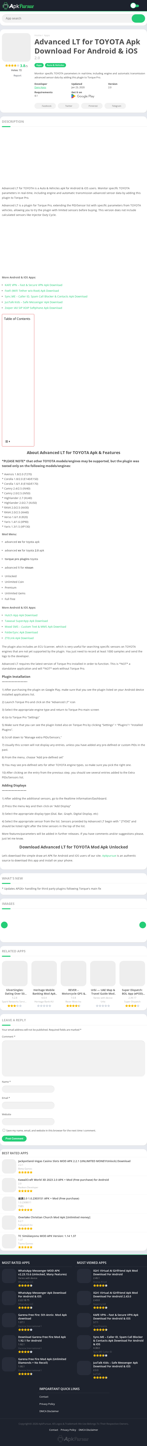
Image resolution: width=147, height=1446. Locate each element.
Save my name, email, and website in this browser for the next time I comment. (51, 1130)
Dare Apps (40, 87)
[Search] (138, 18)
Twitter (68, 105)
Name (6, 1081)
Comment (8, 1036)
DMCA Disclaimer (49, 1411)
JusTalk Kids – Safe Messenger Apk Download (34, 302)
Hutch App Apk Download (21, 615)
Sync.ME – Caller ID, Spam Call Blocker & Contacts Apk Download (46, 296)
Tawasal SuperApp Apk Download (26, 621)
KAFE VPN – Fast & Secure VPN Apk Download (33, 285)
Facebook (46, 105)
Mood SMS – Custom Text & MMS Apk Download (35, 626)
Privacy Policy (47, 1404)
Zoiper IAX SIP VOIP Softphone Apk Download (33, 308)
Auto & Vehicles (55, 65)
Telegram (116, 105)
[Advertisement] (73, 157)
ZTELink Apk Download (19, 638)
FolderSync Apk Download (21, 632)
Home (38, 35)
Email (6, 1098)
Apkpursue (109, 855)
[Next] (142, 925)
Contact (43, 1396)
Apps (47, 35)
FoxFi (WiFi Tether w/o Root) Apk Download (32, 290)
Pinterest (93, 105)
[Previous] (4, 925)
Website (6, 1114)
